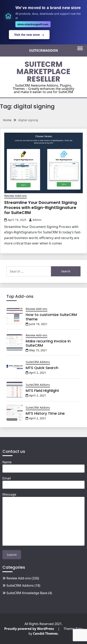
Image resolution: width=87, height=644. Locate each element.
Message (9, 494)
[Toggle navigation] (80, 48)
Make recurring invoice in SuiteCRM (48, 343)
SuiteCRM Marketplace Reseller (43, 71)
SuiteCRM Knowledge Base (26, 593)
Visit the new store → (29, 35)
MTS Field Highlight (42, 390)
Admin (37, 220)
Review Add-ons (15, 196)
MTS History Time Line (45, 413)
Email (6, 478)
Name (7, 462)
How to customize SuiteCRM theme (51, 317)
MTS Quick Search (42, 367)
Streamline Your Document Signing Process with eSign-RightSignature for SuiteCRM (40, 207)
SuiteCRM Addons (38, 362)
